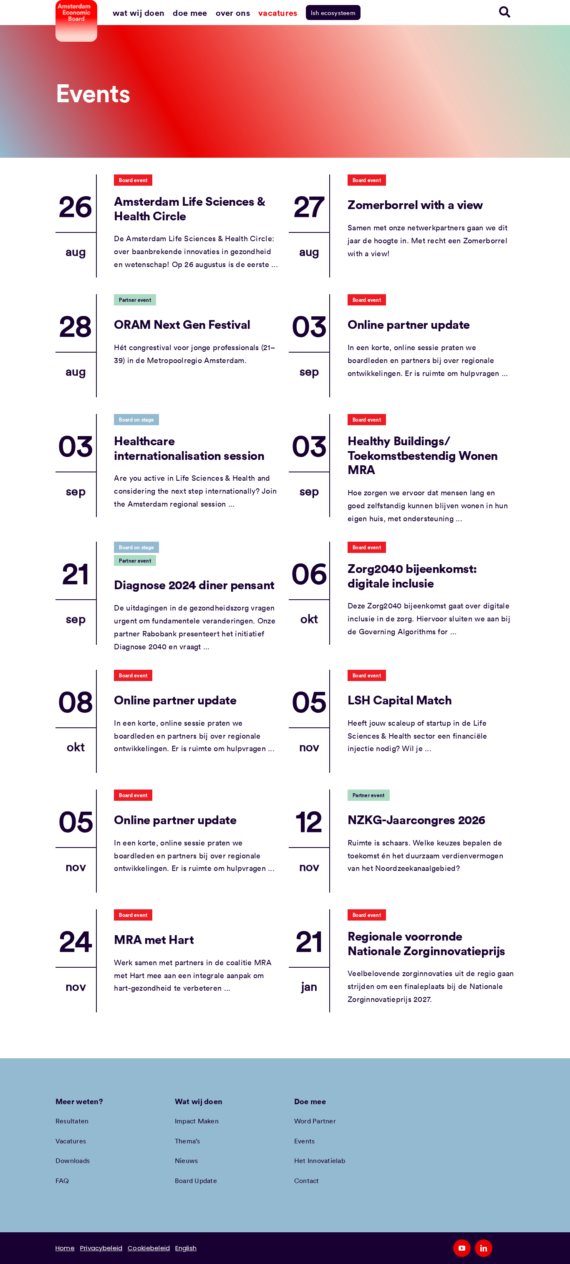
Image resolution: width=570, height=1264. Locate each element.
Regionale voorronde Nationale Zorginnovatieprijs (426, 943)
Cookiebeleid (149, 1248)
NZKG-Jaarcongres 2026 (416, 819)
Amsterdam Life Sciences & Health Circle (189, 208)
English (186, 1248)
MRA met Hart (154, 939)
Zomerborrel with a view (415, 204)
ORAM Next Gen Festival (182, 324)
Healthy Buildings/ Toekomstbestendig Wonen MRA (423, 455)
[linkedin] (483, 1248)
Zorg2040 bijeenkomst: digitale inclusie (412, 575)
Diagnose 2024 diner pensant (194, 584)
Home (65, 1248)
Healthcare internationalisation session (189, 447)
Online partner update (409, 324)
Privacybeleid (101, 1248)
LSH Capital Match (400, 699)
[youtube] (462, 1248)
